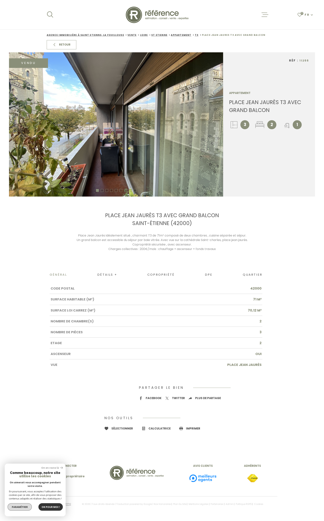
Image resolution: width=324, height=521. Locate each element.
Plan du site (179, 504)
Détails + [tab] (107, 275)
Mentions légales (198, 504)
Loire (144, 35)
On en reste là (50, 467)
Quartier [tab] (252, 275)
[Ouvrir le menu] (265, 14)
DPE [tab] (209, 275)
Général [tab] (58, 275)
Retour (64, 45)
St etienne (159, 35)
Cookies (258, 504)
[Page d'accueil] (157, 15)
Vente (132, 35)
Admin (229, 504)
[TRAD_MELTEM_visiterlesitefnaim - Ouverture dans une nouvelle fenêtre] (252, 478)
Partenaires (217, 504)
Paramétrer (20, 507)
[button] (97, 190)
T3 (196, 35)
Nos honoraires (162, 504)
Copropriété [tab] (161, 275)
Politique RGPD (244, 504)
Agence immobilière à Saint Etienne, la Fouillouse (85, 35)
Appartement (181, 35)
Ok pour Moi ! (51, 507)
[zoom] (116, 124)
